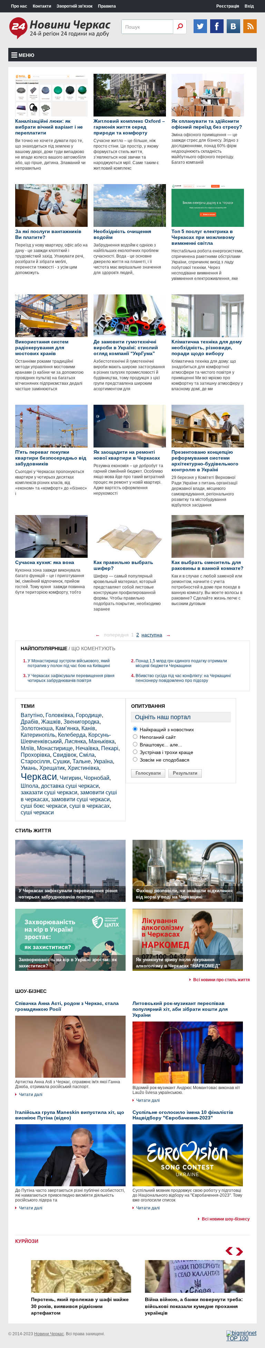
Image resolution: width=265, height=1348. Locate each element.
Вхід (249, 6)
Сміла (87, 755)
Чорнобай (96, 778)
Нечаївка (87, 748)
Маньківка (102, 741)
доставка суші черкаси (70, 786)
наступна (151, 634)
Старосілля (35, 761)
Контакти (42, 6)
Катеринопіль (38, 735)
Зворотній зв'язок (74, 6)
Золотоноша (37, 728)
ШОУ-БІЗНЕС (31, 991)
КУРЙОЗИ (26, 1241)
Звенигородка (81, 722)
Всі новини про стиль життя (221, 980)
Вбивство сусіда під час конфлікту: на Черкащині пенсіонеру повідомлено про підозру (183, 678)
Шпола (29, 786)
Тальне (81, 761)
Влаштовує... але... (160, 744)
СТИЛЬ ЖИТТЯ (33, 830)
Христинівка (83, 768)
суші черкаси (37, 812)
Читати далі (30, 1095)
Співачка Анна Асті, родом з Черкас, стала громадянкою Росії (67, 1006)
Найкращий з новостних (166, 729)
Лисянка (75, 741)
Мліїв (27, 748)
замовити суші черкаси (80, 799)
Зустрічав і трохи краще (165, 752)
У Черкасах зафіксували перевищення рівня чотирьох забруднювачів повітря (71, 678)
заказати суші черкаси (49, 792)
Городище (89, 715)
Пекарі (109, 748)
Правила (107, 6)
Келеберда (72, 735)
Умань (29, 768)
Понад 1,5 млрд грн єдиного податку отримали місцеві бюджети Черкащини (181, 663)
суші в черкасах (89, 806)
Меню (26, 55)
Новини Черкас (49, 1333)
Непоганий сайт (157, 737)
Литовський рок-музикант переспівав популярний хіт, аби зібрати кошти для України (180, 1009)
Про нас (19, 6)
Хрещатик (52, 768)
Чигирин (70, 778)
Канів (88, 728)
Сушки (61, 761)
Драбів (29, 722)
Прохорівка (35, 755)
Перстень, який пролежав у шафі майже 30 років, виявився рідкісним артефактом (74, 1306)
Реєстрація (227, 6)
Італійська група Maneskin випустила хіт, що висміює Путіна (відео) (69, 1115)
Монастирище (55, 748)
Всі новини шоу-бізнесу (226, 1219)
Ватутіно (32, 715)
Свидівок (64, 755)
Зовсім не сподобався (163, 760)
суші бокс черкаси (44, 806)
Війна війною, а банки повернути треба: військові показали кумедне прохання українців (188, 1306)
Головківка (59, 715)
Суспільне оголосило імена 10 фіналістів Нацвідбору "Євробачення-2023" (182, 1115)
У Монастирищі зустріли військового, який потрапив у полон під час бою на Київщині (69, 663)
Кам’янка (67, 728)
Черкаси (39, 776)
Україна (103, 761)
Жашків (51, 722)
